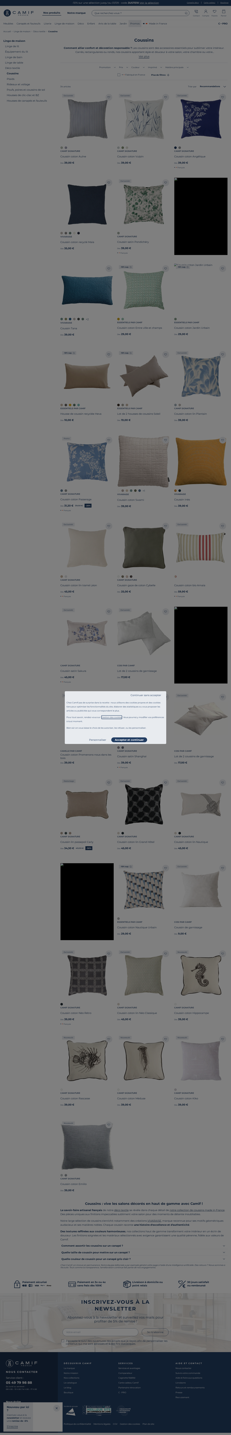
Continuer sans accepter (146, 695)
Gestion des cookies (112, 717)
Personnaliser (97, 739)
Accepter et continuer (129, 739)
